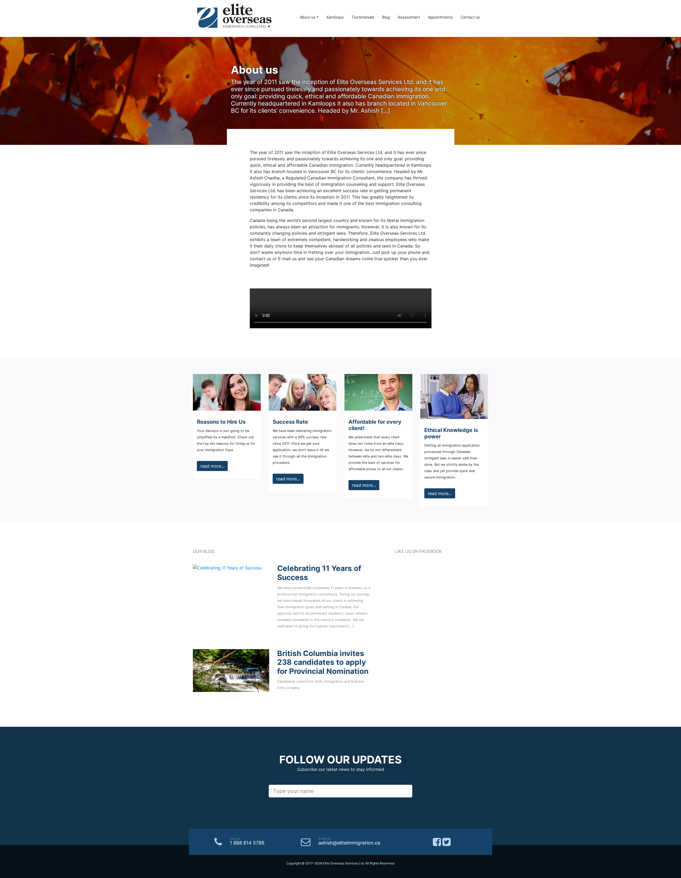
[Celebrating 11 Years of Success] (227, 567)
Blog (386, 17)
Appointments (440, 17)
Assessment (409, 17)
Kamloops (335, 17)
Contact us (470, 17)
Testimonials (363, 17)
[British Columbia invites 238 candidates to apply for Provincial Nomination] (231, 670)
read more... (212, 466)
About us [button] (307, 17)
